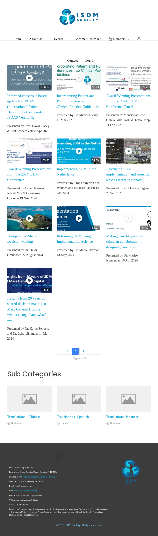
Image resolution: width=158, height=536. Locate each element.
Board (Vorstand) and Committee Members (38, 477)
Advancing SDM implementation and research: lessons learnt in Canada (128, 174)
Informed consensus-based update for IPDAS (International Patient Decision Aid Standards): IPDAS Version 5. (27, 107)
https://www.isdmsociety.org (25, 491)
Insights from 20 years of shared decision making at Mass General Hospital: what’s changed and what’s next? (27, 309)
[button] (58, 456)
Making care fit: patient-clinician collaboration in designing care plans (124, 241)
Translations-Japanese (122, 417)
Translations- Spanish (73, 417)
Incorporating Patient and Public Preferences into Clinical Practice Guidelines (78, 101)
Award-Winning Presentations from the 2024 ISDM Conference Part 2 (128, 101)
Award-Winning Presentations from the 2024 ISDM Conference (29, 174)
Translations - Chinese (24, 417)
